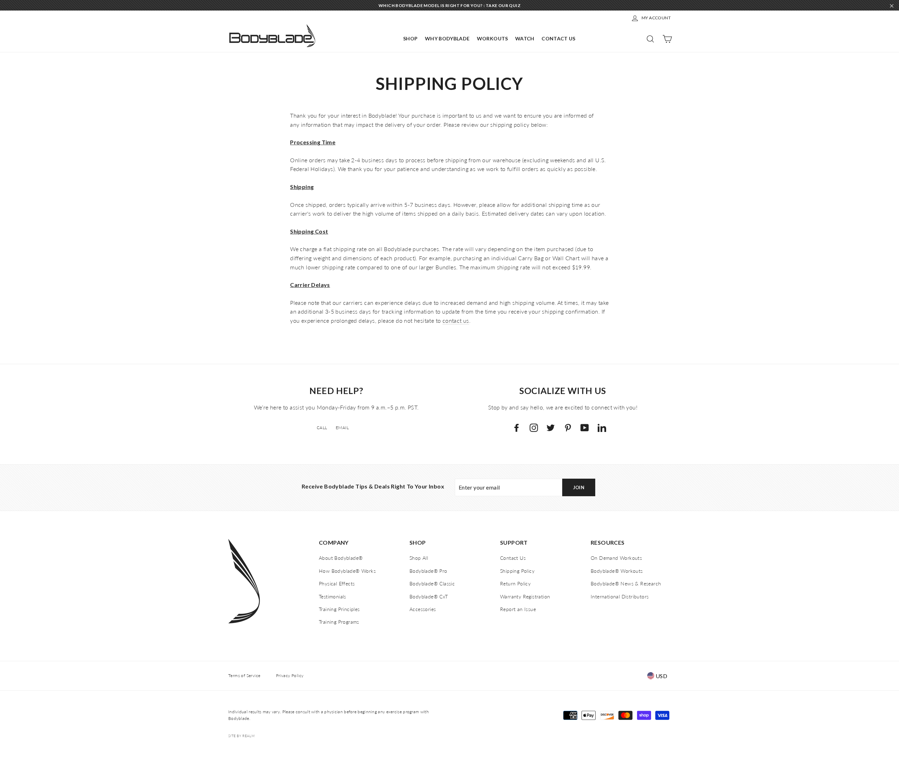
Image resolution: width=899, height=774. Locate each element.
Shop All (418, 558)
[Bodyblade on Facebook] (516, 427)
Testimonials (332, 596)
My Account (656, 17)
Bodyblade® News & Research (626, 583)
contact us (455, 320)
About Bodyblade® (341, 558)
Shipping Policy (517, 571)
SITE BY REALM (241, 736)
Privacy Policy (290, 675)
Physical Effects (337, 583)
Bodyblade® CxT (428, 596)
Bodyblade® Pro (428, 571)
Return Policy (515, 583)
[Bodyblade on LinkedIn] (602, 427)
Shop (410, 38)
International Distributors (620, 596)
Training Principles (339, 609)
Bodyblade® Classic (432, 583)
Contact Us (559, 38)
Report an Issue (518, 609)
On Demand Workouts (616, 558)
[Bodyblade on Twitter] (550, 427)
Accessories (422, 609)
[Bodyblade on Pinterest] (568, 427)
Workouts (492, 38)
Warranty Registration (525, 596)
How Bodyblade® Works (347, 571)
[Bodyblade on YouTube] (584, 427)
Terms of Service (244, 675)
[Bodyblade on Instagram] (534, 427)
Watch (524, 38)
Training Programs (339, 622)
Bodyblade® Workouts (617, 571)
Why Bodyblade (447, 38)
